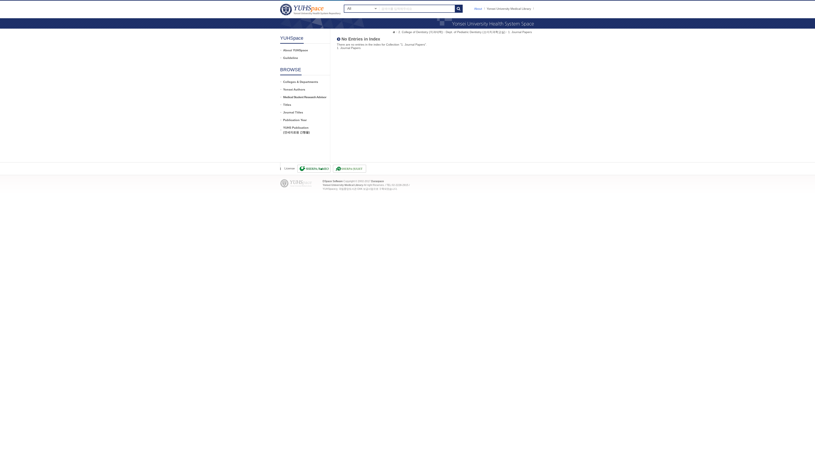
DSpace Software (333, 181)
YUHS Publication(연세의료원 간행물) (296, 130)
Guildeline (290, 58)
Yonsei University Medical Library (509, 8)
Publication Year (295, 120)
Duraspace (377, 181)
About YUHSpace (295, 50)
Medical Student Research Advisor (304, 97)
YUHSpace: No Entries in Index (311, 9)
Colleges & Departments (300, 82)
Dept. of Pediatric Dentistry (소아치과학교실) (475, 32)
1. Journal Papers (520, 32)
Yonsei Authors (294, 89)
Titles (287, 104)
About (478, 8)
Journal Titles (293, 112)
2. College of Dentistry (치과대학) (420, 32)
